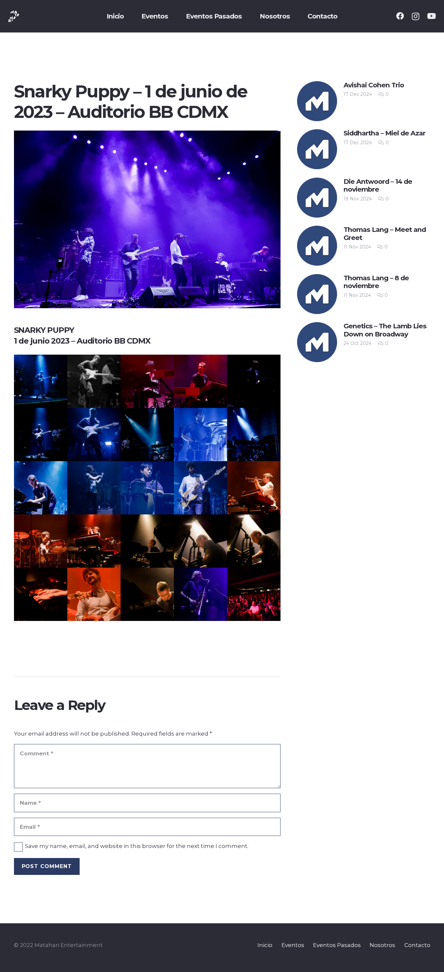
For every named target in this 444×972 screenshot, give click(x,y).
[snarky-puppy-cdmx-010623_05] (254, 381)
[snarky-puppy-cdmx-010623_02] (94, 381)
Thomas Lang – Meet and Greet (385, 233)
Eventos (292, 945)
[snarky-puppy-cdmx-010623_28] (94, 594)
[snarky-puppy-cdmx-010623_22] (94, 541)
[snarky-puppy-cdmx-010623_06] (40, 434)
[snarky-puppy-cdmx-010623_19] (254, 487)
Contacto (417, 945)
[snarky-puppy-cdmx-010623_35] (254, 594)
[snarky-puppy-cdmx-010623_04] (200, 381)
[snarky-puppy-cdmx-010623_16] (200, 487)
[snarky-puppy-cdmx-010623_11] (40, 487)
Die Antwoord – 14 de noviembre (378, 185)
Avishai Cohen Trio (374, 85)
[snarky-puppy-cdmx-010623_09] (200, 434)
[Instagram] (415, 16)
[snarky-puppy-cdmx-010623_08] (147, 434)
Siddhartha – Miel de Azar (384, 133)
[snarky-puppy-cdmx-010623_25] (200, 541)
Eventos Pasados (337, 945)
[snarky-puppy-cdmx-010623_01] (40, 381)
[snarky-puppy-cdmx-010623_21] (40, 541)
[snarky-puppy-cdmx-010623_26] (254, 541)
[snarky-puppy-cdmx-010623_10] (254, 434)
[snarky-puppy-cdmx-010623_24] (147, 541)
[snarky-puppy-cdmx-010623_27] (40, 594)
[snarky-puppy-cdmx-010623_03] (147, 381)
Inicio (264, 945)
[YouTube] (431, 16)
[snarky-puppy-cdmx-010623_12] (94, 487)
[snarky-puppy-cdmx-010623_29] (147, 594)
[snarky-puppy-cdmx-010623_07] (94, 434)
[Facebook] (400, 16)
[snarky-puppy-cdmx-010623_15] (147, 487)
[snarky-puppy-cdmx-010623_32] (200, 594)
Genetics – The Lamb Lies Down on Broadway (385, 330)
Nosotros (382, 945)
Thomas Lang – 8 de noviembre (376, 282)
